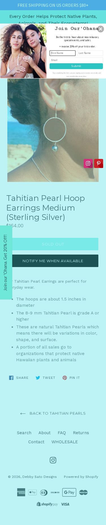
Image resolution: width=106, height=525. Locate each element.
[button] (100, 29)
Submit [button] (76, 65)
